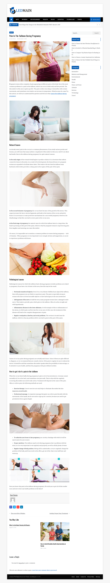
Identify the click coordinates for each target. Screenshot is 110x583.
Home (73, 82)
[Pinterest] (18, 507)
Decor (53, 19)
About (77, 576)
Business (24, 19)
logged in (21, 563)
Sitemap (98, 576)
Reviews (74, 90)
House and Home (76, 85)
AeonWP (38, 576)
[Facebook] (10, 507)
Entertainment (35, 19)
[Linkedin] (21, 507)
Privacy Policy (90, 576)
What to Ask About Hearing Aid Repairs (19, 525)
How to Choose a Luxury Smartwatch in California (86, 57)
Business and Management (79, 74)
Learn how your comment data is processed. (44, 570)
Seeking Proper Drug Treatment (59, 513)
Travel (80, 19)
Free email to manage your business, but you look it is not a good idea (39, 24)
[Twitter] (14, 507)
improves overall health (19, 391)
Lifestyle (61, 19)
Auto (17, 19)
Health (45, 19)
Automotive (75, 71)
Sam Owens (13, 38)
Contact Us (83, 576)
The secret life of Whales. (18, 513)
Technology (71, 19)
